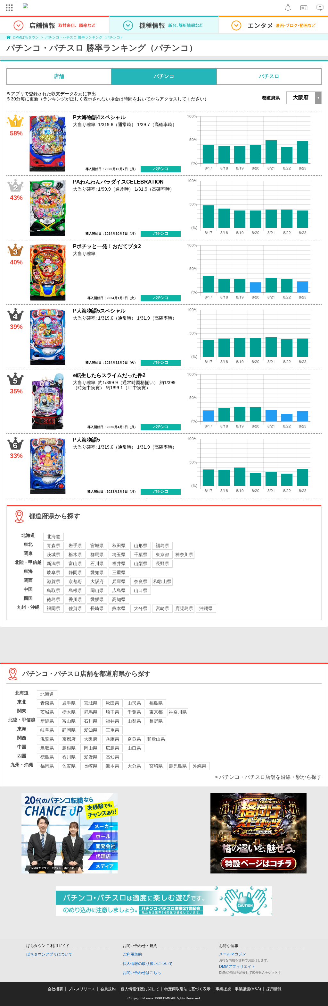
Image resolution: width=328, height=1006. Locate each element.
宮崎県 (162, 608)
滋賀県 (53, 581)
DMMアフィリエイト (237, 966)
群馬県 (97, 554)
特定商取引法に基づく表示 (187, 989)
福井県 (119, 563)
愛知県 (97, 572)
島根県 (75, 590)
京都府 (75, 581)
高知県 (119, 599)
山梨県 (140, 563)
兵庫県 (119, 581)
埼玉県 (119, 554)
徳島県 (53, 599)
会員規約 (108, 989)
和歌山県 (162, 581)
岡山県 (97, 590)
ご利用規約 (132, 954)
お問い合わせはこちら (142, 972)
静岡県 (75, 572)
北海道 (53, 536)
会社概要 (55, 989)
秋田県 (119, 545)
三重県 (119, 572)
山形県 (140, 545)
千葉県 (140, 554)
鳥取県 (53, 590)
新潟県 (53, 563)
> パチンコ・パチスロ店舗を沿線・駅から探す (268, 777)
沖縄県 (206, 608)
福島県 (162, 545)
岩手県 (75, 545)
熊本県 (119, 608)
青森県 (53, 545)
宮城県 (97, 545)
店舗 (59, 76)
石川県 (97, 563)
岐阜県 (53, 572)
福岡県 (53, 608)
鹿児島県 (184, 608)
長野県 (162, 563)
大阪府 (97, 581)
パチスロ (269, 76)
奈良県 (140, 581)
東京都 (162, 554)
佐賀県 (75, 608)
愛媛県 (97, 599)
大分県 (140, 608)
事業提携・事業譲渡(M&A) (238, 989)
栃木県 (75, 554)
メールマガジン (232, 954)
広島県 (119, 590)
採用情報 (274, 989)
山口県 (140, 590)
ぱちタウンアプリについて (49, 954)
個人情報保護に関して (140, 989)
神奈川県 (184, 554)
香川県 (75, 599)
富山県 (75, 563)
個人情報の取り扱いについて (148, 963)
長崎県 (97, 608)
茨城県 (53, 554)
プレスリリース (81, 989)
